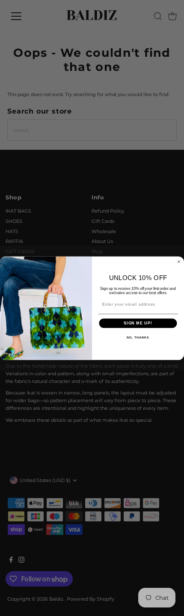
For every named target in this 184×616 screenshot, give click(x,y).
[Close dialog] (178, 261)
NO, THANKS (138, 337)
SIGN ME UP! (138, 323)
